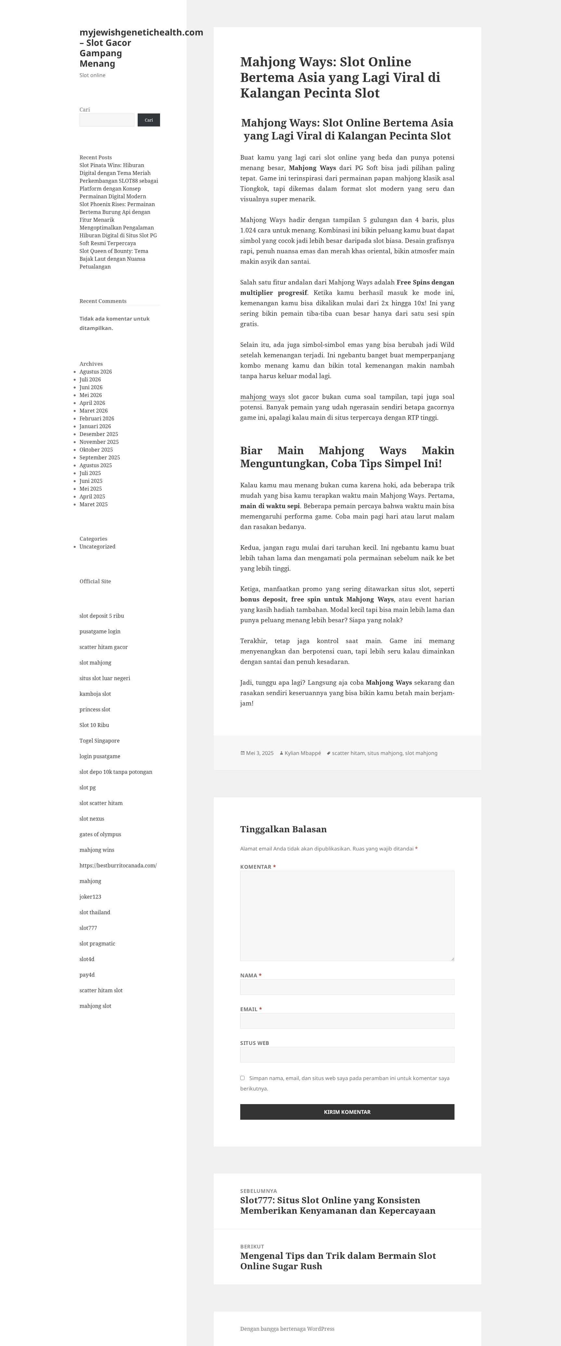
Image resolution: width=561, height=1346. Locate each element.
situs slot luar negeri (105, 678)
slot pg (88, 787)
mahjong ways (262, 396)
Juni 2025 (91, 480)
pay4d (87, 974)
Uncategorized (98, 546)
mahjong (90, 881)
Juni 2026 (91, 387)
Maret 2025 (94, 504)
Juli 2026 (90, 379)
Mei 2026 (91, 395)
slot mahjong (95, 662)
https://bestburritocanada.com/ (118, 865)
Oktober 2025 (96, 449)
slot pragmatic (97, 943)
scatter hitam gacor (104, 647)
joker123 (90, 896)
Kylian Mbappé (303, 753)
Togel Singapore (100, 740)
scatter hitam (348, 753)
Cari (85, 109)
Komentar (258, 866)
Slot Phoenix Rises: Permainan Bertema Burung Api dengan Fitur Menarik (117, 212)
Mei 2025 (91, 488)
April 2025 (92, 496)
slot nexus (92, 818)
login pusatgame (100, 756)
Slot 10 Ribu (94, 725)
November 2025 (99, 441)
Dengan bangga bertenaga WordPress (287, 1328)
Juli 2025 (90, 473)
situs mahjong (385, 753)
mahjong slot (95, 1006)
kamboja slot (95, 693)
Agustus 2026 (96, 371)
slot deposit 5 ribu (102, 615)
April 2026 (92, 402)
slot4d (87, 959)
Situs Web (254, 1043)
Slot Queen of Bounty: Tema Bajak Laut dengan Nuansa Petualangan (114, 258)
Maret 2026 (94, 410)
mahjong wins (97, 849)
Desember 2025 (99, 434)
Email (251, 1009)
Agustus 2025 (96, 465)
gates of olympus (100, 834)
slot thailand (95, 912)
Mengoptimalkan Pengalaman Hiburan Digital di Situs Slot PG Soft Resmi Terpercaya (118, 235)
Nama (251, 975)
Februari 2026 (97, 418)
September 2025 (100, 457)
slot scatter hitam (101, 803)
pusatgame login (100, 631)
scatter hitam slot (101, 990)
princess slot (95, 709)
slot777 (88, 927)
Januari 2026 (95, 426)
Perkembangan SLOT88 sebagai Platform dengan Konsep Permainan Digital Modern (119, 188)
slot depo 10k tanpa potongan (116, 771)
